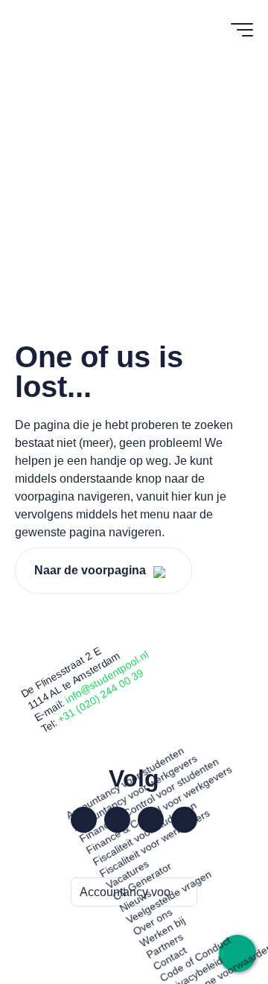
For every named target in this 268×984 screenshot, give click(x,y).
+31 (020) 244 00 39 (101, 696)
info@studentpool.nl (106, 676)
